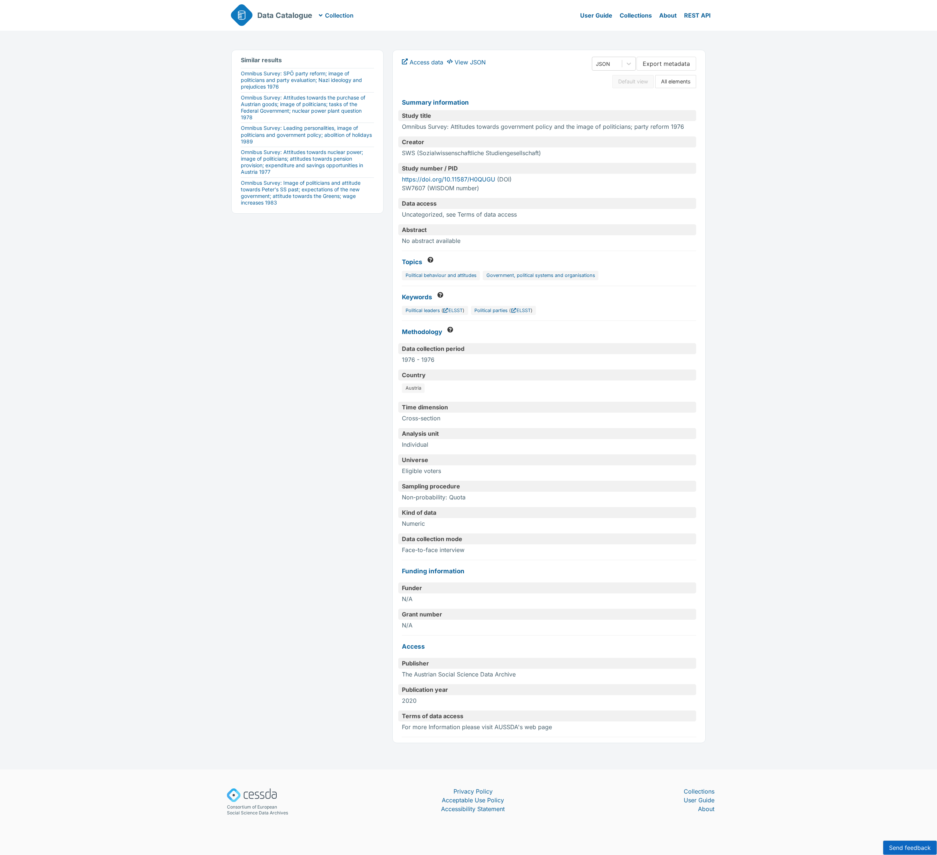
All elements (676, 81)
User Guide (596, 15)
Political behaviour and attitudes (441, 275)
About (668, 15)
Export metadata (666, 63)
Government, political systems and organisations (540, 275)
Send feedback (910, 847)
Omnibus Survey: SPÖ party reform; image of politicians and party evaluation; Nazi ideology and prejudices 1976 (301, 80)
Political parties (491, 310)
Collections (636, 15)
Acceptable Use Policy (473, 800)
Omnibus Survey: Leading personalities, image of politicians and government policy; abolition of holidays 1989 (306, 134)
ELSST (455, 310)
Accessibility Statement (473, 809)
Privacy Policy (473, 791)
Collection (339, 15)
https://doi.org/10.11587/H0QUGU (448, 179)
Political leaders (423, 310)
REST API (697, 15)
